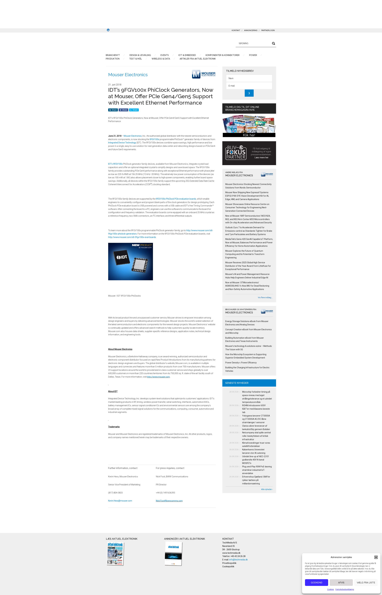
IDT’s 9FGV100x (115, 164)
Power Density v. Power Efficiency (241, 362)
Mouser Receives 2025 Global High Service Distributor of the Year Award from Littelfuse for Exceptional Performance (248, 266)
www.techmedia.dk (231, 553)
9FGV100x (154, 139)
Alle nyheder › (267, 489)
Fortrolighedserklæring (344, 589)
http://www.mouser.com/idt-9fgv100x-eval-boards (132, 237)
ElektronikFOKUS (134, 43)
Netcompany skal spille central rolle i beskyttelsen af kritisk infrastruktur (256, 436)
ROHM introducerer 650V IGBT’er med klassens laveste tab (256, 408)
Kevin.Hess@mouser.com (120, 501)
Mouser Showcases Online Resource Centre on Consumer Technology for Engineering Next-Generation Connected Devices (247, 207)
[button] (376, 557)
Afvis (341, 582)
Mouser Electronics (128, 74)
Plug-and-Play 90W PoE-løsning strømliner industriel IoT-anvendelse (257, 470)
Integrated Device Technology (122, 142)
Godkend (316, 582)
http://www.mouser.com (158, 377)
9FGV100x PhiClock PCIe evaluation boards (176, 199)
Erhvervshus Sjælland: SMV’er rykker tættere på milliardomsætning (256, 480)
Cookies (330, 589)
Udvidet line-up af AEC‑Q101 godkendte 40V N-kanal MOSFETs (255, 459)
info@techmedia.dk (238, 559)
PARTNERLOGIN (268, 30)
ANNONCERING (250, 30)
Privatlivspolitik (229, 563)
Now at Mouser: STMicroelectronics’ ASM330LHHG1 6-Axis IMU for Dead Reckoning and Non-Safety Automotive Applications (247, 286)
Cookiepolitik (228, 566)
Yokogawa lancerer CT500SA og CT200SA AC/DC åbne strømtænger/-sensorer (256, 419)
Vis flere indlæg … (265, 297)
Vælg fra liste (366, 582)
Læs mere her (261, 157)
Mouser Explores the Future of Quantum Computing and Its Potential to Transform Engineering (244, 254)
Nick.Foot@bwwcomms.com (169, 501)
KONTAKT (236, 30)
